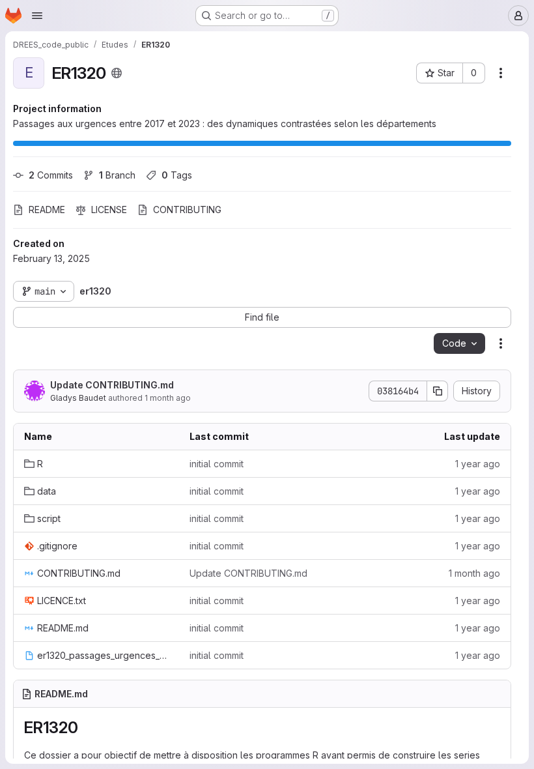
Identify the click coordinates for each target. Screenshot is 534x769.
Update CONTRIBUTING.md (112, 384)
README (47, 209)
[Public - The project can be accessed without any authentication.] (116, 73)
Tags (177, 175)
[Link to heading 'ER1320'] (86, 727)
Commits (51, 175)
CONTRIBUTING (187, 209)
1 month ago (168, 398)
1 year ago (477, 463)
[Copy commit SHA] (437, 391)
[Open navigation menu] (37, 15)
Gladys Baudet (78, 398)
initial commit (217, 463)
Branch (117, 175)
